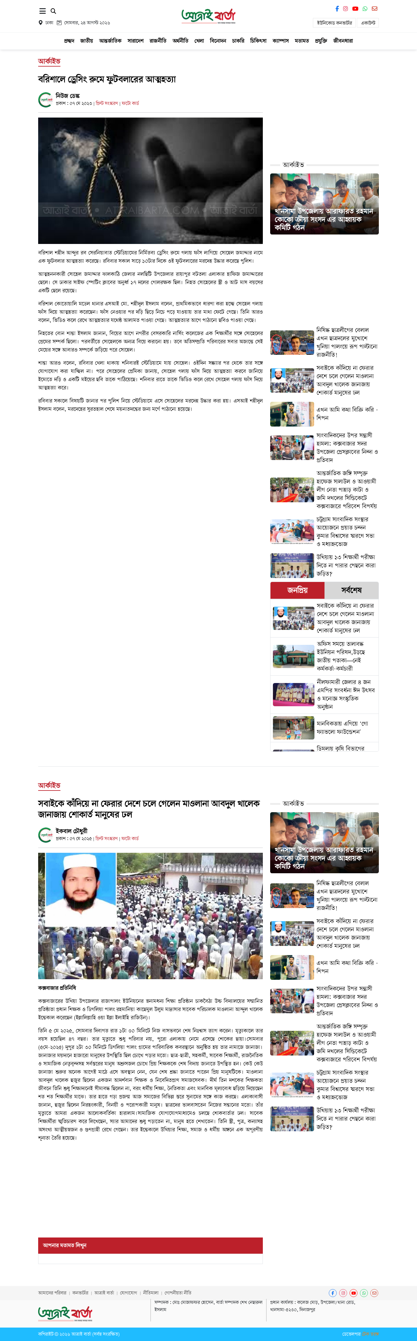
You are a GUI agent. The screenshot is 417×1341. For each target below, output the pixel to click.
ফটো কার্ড (130, 103)
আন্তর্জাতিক (110, 41)
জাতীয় (86, 41)
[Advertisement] (150, 478)
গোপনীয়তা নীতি (178, 1293)
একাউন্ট (368, 23)
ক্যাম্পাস (281, 41)
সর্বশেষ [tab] (352, 590)
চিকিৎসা (258, 41)
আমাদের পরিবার (52, 1293)
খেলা (199, 41)
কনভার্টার (80, 1293)
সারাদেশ (135, 41)
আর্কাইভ (293, 165)
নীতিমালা (150, 1293)
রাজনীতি (158, 41)
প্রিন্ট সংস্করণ (107, 103)
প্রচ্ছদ (69, 41)
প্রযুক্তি (321, 41)
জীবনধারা (343, 41)
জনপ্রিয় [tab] (298, 590)
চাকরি (238, 41)
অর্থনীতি (180, 41)
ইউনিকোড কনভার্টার (334, 23)
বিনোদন (218, 41)
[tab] (297, 590)
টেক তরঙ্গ (370, 1334)
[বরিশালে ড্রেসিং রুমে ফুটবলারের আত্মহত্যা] (150, 180)
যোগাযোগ (128, 1293)
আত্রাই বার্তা (104, 1293)
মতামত (302, 41)
